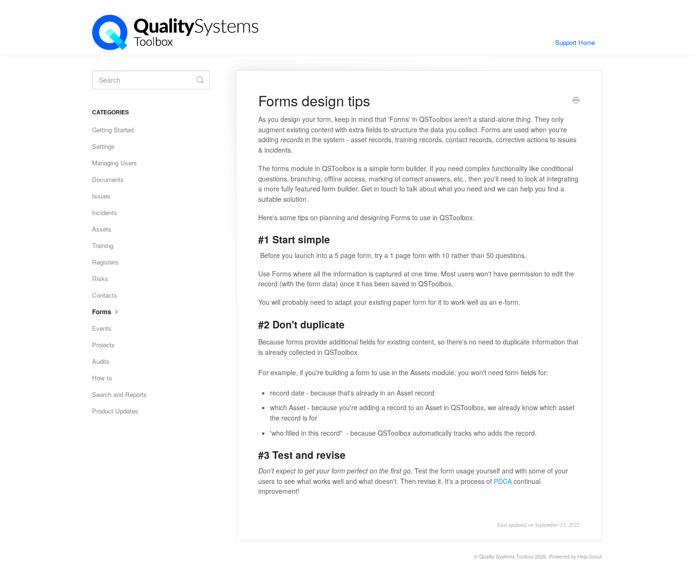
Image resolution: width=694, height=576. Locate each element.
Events (101, 328)
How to (102, 377)
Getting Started (113, 129)
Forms (102, 311)
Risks (100, 278)
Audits (101, 361)
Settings (103, 146)
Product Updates (115, 410)
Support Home (575, 42)
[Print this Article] (576, 101)
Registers (105, 262)
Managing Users (114, 162)
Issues (101, 195)
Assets (101, 228)
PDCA (503, 481)
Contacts (104, 295)
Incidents (104, 212)
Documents (108, 179)
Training (102, 245)
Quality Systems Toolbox (506, 556)
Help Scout (589, 556)
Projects (103, 344)
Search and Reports (119, 394)
